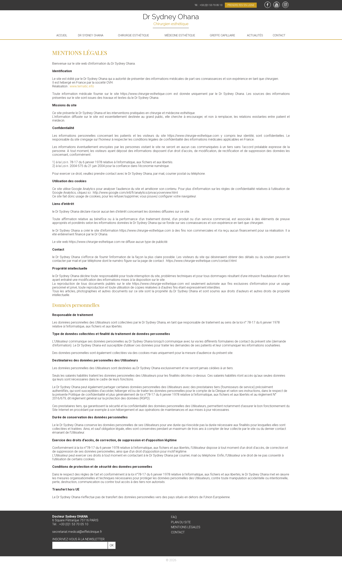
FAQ (174, 517)
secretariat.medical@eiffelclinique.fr (77, 532)
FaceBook (267, 5)
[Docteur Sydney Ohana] (171, 21)
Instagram (285, 5)
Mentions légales (185, 527)
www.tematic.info (82, 86)
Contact (178, 532)
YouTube (276, 5)
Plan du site (181, 522)
